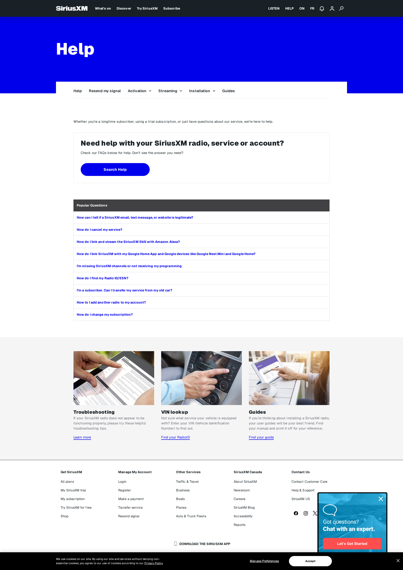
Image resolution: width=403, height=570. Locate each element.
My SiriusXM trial (73, 490)
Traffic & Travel (187, 481)
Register (124, 490)
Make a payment (130, 499)
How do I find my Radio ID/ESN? (102, 278)
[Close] (398, 561)
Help (77, 90)
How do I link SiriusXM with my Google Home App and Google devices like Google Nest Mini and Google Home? (166, 254)
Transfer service (130, 507)
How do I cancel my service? (99, 229)
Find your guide (261, 437)
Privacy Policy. (153, 563)
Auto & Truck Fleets (191, 516)
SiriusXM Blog (244, 507)
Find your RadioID (175, 437)
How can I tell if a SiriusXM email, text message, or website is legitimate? (135, 217)
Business (183, 490)
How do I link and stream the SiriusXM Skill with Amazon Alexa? (128, 242)
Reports (239, 525)
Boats (180, 499)
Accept (310, 561)
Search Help (115, 169)
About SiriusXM (245, 481)
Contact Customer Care (309, 481)
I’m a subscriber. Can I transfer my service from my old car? (124, 290)
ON (302, 8)
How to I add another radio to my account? (111, 302)
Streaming (167, 90)
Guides (228, 90)
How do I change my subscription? (105, 314)
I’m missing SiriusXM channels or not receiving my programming (129, 266)
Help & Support (303, 490)
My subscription (73, 499)
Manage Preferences (264, 561)
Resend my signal (105, 90)
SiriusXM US (301, 499)
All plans (67, 481)
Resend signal (128, 516)
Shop (64, 516)
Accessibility (243, 516)
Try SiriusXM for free (76, 507)
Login (122, 481)
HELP (289, 8)
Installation (199, 90)
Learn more (82, 437)
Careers (239, 499)
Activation (137, 90)
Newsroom (242, 490)
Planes (181, 507)
